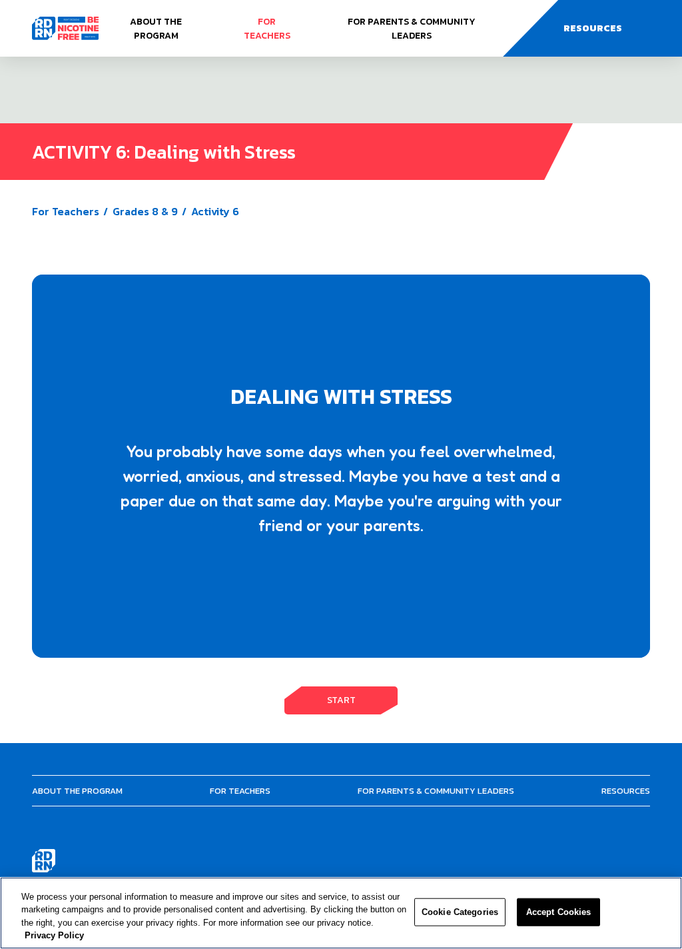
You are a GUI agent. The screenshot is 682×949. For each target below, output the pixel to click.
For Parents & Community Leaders (412, 29)
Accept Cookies (558, 912)
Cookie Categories (460, 912)
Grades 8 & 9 (145, 211)
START (341, 700)
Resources (625, 790)
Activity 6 (215, 211)
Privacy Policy (54, 935)
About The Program (156, 29)
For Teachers (267, 29)
